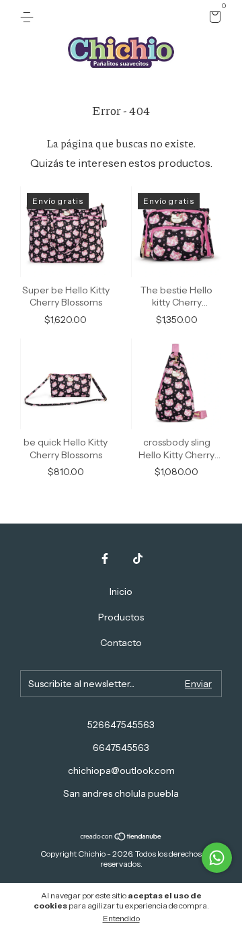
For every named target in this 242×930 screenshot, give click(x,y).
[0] (213, 19)
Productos (121, 617)
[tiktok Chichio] (137, 558)
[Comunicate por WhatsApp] (217, 858)
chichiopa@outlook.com (121, 770)
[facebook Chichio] (104, 558)
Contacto (121, 643)
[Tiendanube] (121, 836)
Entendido (121, 918)
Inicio (121, 591)
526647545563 (121, 725)
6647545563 (121, 748)
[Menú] (29, 17)
